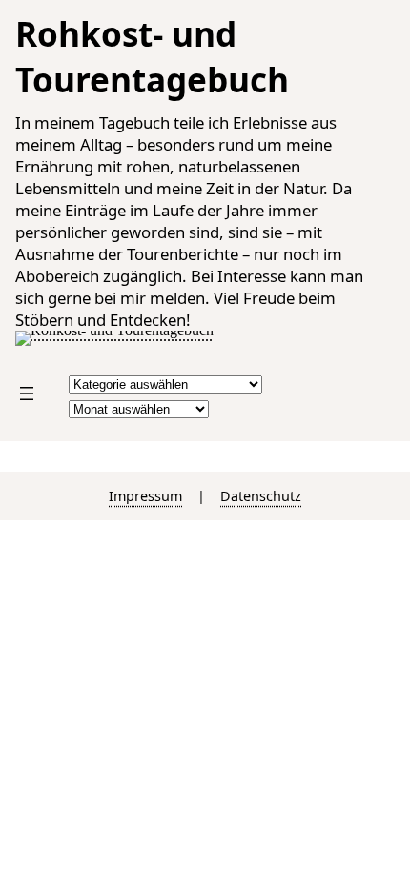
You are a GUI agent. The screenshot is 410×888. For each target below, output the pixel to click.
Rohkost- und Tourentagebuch (152, 56)
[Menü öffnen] (26, 393)
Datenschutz (260, 496)
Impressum (145, 496)
